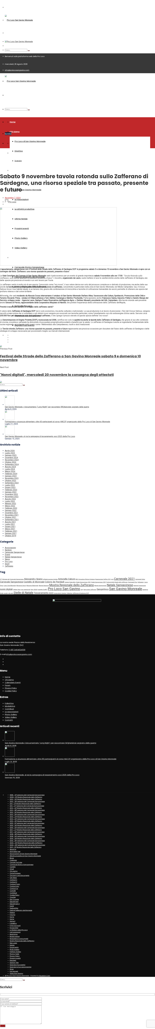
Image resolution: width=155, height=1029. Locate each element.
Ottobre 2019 (10, 536)
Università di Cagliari (60, 593)
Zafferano (10, 160)
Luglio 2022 (10, 501)
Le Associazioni (21, 199)
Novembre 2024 (12, 460)
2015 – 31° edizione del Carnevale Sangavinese (27, 823)
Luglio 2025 (10, 453)
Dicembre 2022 (11, 494)
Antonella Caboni (66, 579)
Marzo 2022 (10, 506)
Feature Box (14, 908)
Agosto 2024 (10, 467)
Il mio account (15, 926)
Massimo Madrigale (32, 585)
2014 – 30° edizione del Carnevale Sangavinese (27, 819)
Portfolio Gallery (15, 952)
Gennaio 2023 (10, 492)
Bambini (8, 550)
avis (112, 579)
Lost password (15, 932)
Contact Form (15, 884)
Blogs (12, 858)
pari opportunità (25, 589)
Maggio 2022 (10, 503)
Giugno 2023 (10, 487)
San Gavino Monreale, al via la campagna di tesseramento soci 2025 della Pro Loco (40, 436)
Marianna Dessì (21, 585)
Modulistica (15, 170)
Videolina (69, 593)
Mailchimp (14, 934)
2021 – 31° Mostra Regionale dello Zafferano (25, 847)
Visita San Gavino (16, 973)
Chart (12, 869)
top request (14, 971)
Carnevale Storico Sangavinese (29, 267)
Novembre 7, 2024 (12, 198)
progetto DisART (42, 589)
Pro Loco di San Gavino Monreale (30, 141)
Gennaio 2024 (10, 476)
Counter (13, 897)
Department (14, 902)
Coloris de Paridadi (54, 581)
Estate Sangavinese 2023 (98, 582)
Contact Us (14, 889)
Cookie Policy (11, 691)
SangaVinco (103, 589)
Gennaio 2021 (10, 533)
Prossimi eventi (15, 958)
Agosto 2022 (10, 499)
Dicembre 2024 (11, 457)
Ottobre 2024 (10, 462)
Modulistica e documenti (19, 939)
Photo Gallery (11, 714)
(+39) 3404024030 (17, 649)
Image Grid (14, 928)
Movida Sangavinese (100, 585)
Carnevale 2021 (124, 578)
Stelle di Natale (23, 592)
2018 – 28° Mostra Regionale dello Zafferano (26, 834)
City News (13, 878)
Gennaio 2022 (10, 510)
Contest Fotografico (70, 582)
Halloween (141, 582)
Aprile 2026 (10, 451)
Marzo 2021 (10, 529)
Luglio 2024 (10, 469)
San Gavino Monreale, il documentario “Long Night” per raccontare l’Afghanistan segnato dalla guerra (47, 407)
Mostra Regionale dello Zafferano (71, 585)
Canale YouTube (16, 862)
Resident (13, 960)
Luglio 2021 (10, 524)
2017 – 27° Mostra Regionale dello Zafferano (26, 830)
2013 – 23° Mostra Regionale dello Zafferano (26, 812)
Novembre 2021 (12, 515)
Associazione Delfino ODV (103, 579)
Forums (12, 915)
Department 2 (15, 904)
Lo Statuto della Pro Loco (19, 930)
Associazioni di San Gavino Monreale (23, 854)
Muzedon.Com (44, 976)
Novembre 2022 (12, 497)
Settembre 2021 (12, 519)
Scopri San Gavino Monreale (28, 189)
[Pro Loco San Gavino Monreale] (19, 20)
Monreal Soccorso (44, 585)
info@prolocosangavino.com (17, 70)
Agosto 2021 (10, 522)
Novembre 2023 (12, 478)
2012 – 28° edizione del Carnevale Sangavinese (27, 810)
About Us (13, 849)
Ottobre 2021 (10, 517)
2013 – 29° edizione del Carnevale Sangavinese (27, 814)
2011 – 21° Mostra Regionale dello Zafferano (25, 804)
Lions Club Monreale (10, 585)
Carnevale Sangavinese (15, 552)
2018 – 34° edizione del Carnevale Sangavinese (27, 836)
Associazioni (10, 548)
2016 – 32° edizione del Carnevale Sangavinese (27, 828)
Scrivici (8, 133)
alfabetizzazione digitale (50, 579)
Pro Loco (9, 561)
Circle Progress (15, 873)
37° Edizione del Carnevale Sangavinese (12, 579)
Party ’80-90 (34, 589)
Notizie (12, 945)
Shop (12, 969)
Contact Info (14, 886)
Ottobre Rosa (17, 589)
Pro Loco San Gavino (64, 589)
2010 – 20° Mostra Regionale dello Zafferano (26, 799)
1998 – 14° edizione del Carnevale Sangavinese (27, 795)
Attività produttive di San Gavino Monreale (25, 856)
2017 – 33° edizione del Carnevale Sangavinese (27, 832)
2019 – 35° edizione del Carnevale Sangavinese (27, 841)
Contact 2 (13, 880)
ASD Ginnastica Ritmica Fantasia (85, 579)
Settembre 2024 (12, 464)
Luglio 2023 (10, 485)
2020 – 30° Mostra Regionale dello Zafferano (26, 843)
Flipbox (12, 913)
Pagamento (14, 947)
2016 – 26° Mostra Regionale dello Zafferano (26, 825)
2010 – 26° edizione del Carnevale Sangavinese (27, 801)
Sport (7, 564)
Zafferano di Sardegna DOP (81, 593)
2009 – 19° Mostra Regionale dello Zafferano (26, 797)
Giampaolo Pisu (132, 582)
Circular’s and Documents (19, 875)
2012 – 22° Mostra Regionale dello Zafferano (26, 808)
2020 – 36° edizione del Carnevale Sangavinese (27, 845)
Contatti (9, 720)
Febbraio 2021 (11, 531)
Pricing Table (14, 954)
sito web (10, 593)
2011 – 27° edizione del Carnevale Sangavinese (27, 806)
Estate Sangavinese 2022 (83, 582)
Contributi (9, 709)
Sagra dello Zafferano (90, 589)
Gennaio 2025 (10, 455)
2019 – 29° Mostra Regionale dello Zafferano (26, 838)
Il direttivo (9, 703)
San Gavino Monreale (125, 589)
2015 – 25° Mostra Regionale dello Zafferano (26, 821)
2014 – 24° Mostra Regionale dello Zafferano (26, 817)
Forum (7, 685)
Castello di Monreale (34, 581)
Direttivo (19, 151)
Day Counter (14, 899)
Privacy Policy (11, 688)
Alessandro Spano (33, 579)
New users (13, 943)
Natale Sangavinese (13, 557)
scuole (6, 593)
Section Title (14, 963)
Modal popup (15, 936)
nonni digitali (6, 589)
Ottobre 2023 (10, 480)
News (7, 559)
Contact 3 (13, 882)
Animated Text (15, 852)
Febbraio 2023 (11, 490)
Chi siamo (15, 131)
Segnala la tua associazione (20, 967)
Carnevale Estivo (140, 579)
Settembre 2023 (12, 483)
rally (82, 589)
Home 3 (12, 921)
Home (13, 122)
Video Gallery (11, 717)
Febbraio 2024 (11, 474)
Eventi (7, 554)
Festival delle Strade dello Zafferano (117, 582)
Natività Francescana (139, 585)
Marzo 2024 (10, 471)
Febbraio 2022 (11, 508)
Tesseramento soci (43, 592)
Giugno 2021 (10, 526)
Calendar (13, 860)
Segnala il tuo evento (17, 965)
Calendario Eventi (13, 682)
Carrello (13, 867)
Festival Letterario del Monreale (21, 910)
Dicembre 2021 (11, 513)
